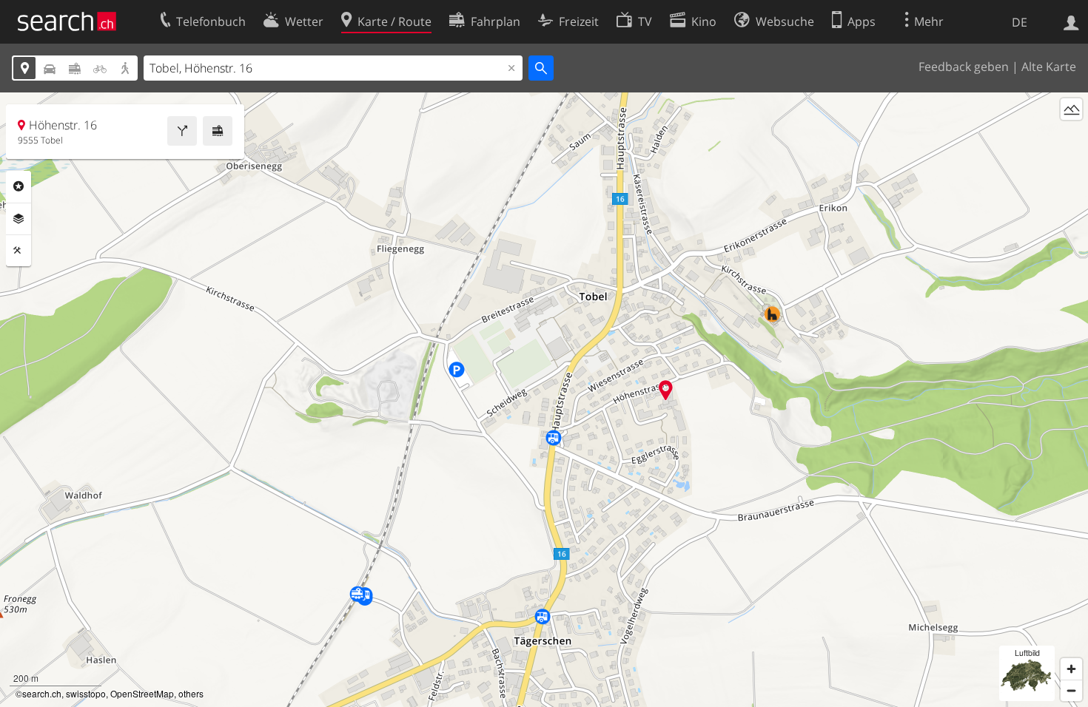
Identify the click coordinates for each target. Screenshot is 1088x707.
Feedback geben (964, 66)
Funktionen (18, 250)
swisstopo (86, 693)
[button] (666, 390)
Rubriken (18, 186)
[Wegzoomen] (1071, 690)
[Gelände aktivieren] (1071, 109)
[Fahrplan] (217, 131)
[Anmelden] (1071, 21)
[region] (544, 399)
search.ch (41, 693)
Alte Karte (1048, 66)
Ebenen (18, 218)
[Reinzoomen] (1071, 669)
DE (1019, 22)
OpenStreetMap (142, 693)
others (191, 693)
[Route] (182, 131)
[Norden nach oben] (1071, 136)
